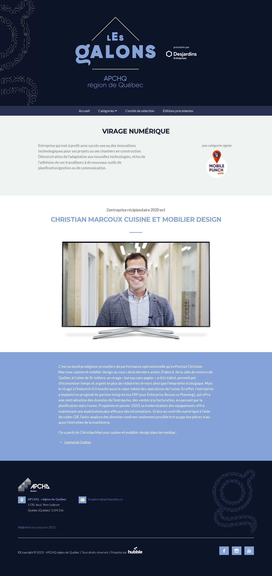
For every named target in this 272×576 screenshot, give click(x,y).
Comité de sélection (139, 111)
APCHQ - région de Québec (47, 499)
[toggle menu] (116, 111)
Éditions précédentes (178, 111)
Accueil (84, 111)
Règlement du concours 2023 (36, 527)
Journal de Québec (77, 442)
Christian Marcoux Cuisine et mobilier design (136, 219)
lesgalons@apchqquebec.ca (105, 499)
